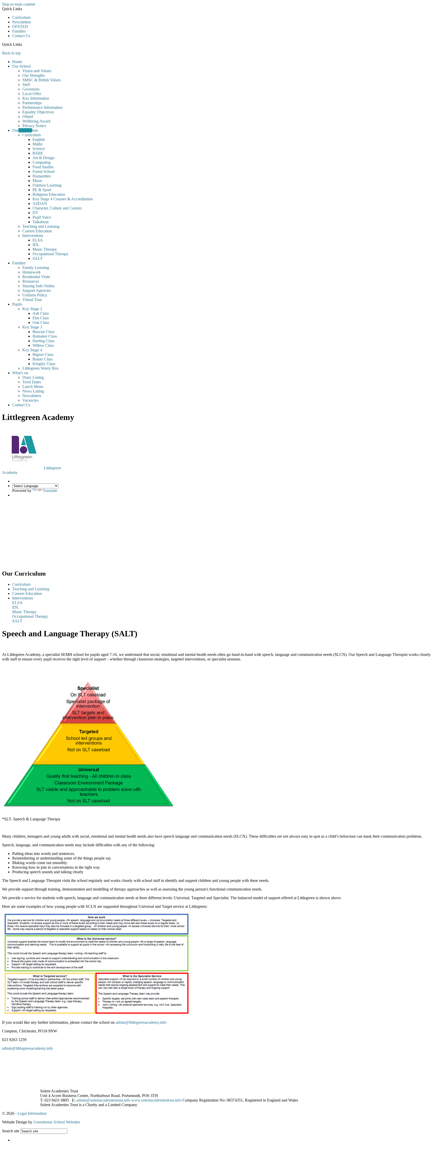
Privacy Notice (34, 126)
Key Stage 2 (32, 309)
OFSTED (20, 26)
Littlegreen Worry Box (40, 368)
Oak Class (41, 322)
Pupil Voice (42, 217)
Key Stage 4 (32, 350)
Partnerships (32, 103)
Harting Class (43, 341)
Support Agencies (36, 290)
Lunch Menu (32, 386)
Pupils (17, 304)
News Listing (33, 391)
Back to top (11, 53)
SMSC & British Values (41, 80)
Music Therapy (45, 249)
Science (39, 148)
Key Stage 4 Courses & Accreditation (63, 199)
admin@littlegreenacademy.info (141, 1022)
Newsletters (21, 22)
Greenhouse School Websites (56, 1122)
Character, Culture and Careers (57, 208)
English (39, 139)
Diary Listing (33, 377)
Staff (26, 84)
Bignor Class (43, 354)
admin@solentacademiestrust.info (103, 1100)
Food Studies (43, 167)
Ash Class (41, 313)
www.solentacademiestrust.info (156, 1100)
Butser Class (43, 359)
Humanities (42, 176)
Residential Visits (36, 277)
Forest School (44, 171)
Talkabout (41, 222)
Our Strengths (33, 75)
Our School (21, 66)
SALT (38, 258)
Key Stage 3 (32, 327)
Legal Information (32, 1113)
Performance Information (42, 107)
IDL (36, 245)
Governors (30, 89)
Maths (37, 144)
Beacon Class (43, 331)
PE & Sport (42, 190)
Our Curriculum (25, 130)
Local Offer (31, 94)
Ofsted (27, 116)
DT (35, 212)
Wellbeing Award (36, 121)
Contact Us (21, 36)
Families (19, 31)
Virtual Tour (32, 299)
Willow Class (43, 345)
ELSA (38, 240)
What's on (20, 373)
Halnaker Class (45, 336)
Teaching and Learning (40, 226)
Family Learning (35, 267)
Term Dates (31, 382)
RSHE (38, 153)
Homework (31, 272)
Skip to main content (18, 4)
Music (37, 180)
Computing (42, 162)
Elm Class (41, 318)
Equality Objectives (38, 112)
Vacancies (30, 400)
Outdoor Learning (47, 185)
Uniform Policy (34, 295)
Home (17, 61)
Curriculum (21, 17)
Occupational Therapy (50, 254)
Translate (50, 490)
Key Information (35, 98)
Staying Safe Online (38, 286)
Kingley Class (44, 364)
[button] (24, 44)
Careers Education (37, 231)
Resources (30, 281)
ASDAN (40, 203)
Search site (10, 1131)
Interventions (32, 235)
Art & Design (43, 158)
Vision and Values (36, 71)
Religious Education (49, 194)
